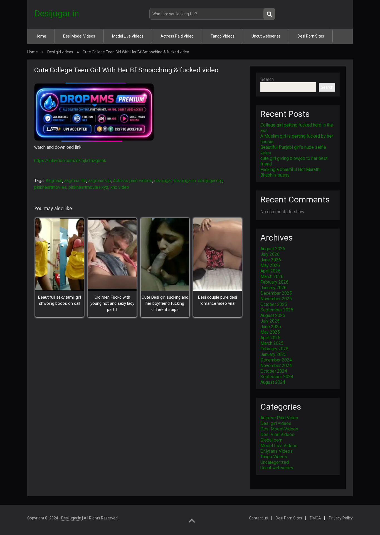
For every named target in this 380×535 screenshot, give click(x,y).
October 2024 (273, 371)
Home (41, 36)
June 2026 (270, 259)
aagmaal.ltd (75, 180)
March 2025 (271, 343)
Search (267, 79)
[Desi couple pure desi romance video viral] (217, 254)
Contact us (258, 518)
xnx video (119, 187)
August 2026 (272, 248)
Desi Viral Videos (277, 434)
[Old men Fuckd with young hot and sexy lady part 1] (112, 254)
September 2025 (276, 310)
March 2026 (271, 276)
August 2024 (272, 382)
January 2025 (273, 354)
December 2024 (276, 360)
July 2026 (270, 254)
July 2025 (270, 321)
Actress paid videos (132, 180)
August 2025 (272, 315)
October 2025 (273, 304)
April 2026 (270, 271)
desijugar (163, 180)
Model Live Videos (128, 36)
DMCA (315, 518)
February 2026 (274, 282)
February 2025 (274, 348)
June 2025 (270, 326)
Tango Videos (223, 36)
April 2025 (270, 337)
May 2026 (270, 265)
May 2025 (270, 332)
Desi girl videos (60, 52)
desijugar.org (210, 180)
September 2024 (276, 376)
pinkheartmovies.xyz (88, 187)
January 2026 (273, 287)
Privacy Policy (341, 518)
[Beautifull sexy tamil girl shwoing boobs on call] (59, 254)
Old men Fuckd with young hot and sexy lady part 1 (112, 303)
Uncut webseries (266, 36)
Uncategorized (274, 462)
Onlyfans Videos (276, 451)
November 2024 (276, 365)
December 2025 (276, 293)
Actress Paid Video (177, 36)
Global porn (271, 440)
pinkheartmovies (50, 187)
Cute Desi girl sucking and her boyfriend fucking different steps (165, 303)
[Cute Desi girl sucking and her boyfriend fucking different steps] (165, 254)
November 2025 (276, 298)
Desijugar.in (56, 13)
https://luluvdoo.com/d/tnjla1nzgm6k (70, 160)
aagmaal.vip (99, 180)
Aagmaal (54, 180)
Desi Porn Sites (311, 36)
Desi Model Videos (79, 36)
